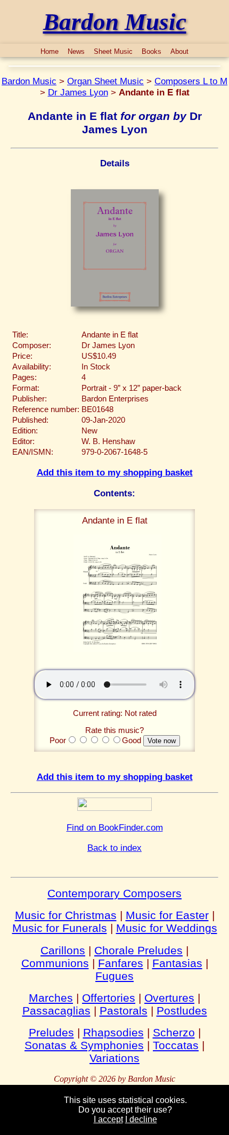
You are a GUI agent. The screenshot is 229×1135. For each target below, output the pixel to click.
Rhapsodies (113, 1032)
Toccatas (176, 1045)
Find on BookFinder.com (115, 827)
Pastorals (124, 1010)
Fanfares (120, 963)
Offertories (108, 998)
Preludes (51, 1032)
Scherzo (174, 1032)
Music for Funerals (59, 928)
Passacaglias (56, 1010)
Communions (55, 963)
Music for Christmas (66, 915)
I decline (141, 1119)
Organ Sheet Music (105, 81)
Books (151, 51)
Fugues (114, 976)
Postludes (182, 1010)
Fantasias (177, 963)
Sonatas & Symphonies (84, 1045)
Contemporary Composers (114, 893)
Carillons (62, 950)
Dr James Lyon (78, 92)
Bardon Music (29, 81)
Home (49, 51)
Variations (114, 1058)
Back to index (114, 847)
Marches (51, 998)
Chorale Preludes (138, 950)
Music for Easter (167, 915)
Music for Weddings (166, 928)
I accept (108, 1119)
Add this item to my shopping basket (115, 472)
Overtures (169, 998)
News (76, 51)
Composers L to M (190, 81)
